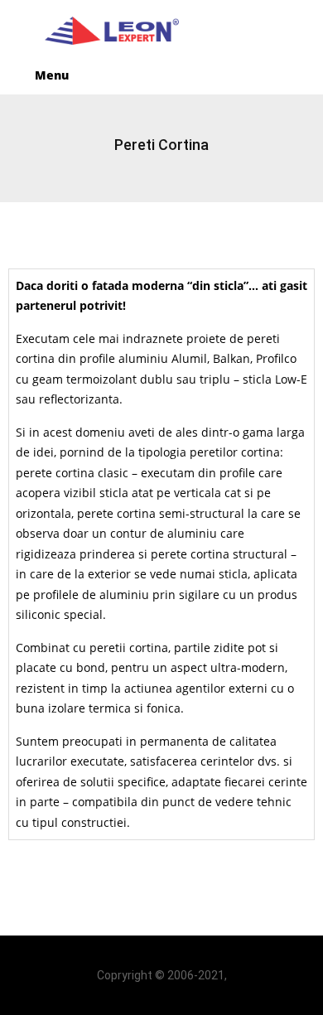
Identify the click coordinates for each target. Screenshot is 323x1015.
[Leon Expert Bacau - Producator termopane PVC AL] (161, 31)
